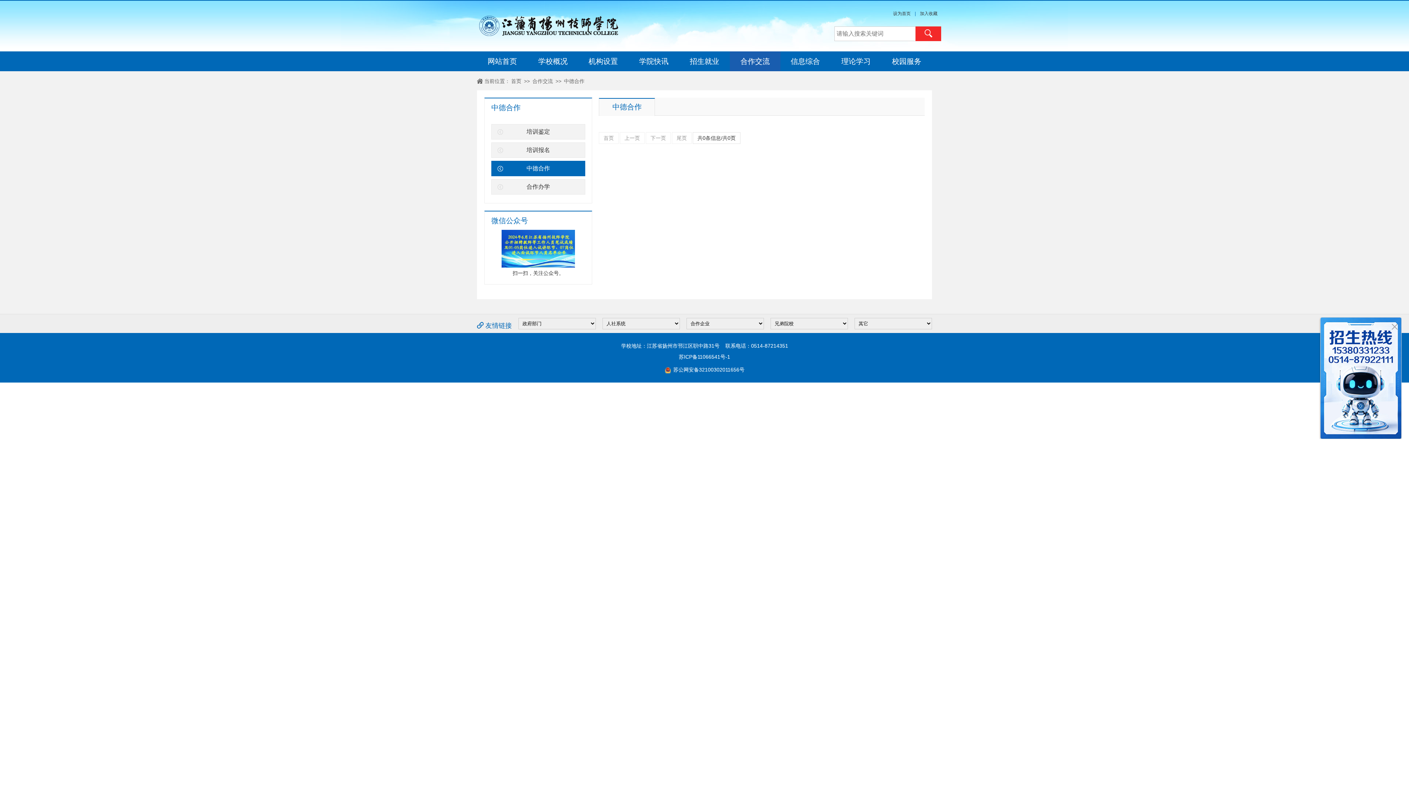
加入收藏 (928, 13)
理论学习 (856, 61)
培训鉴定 (538, 131)
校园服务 (906, 61)
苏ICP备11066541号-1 (704, 357)
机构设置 (603, 61)
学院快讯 (654, 61)
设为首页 (902, 13)
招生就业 (704, 61)
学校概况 (553, 61)
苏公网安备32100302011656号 (708, 370)
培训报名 (538, 150)
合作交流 (755, 61)
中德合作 (574, 81)
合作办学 (538, 187)
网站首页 (502, 61)
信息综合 (805, 61)
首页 (516, 81)
